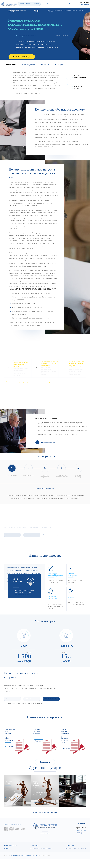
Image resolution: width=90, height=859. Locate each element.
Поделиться (78, 87)
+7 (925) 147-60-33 (83, 3)
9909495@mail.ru (81, 833)
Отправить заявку (48, 442)
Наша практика (60, 65)
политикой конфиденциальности (27, 541)
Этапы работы (45, 65)
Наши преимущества (28, 65)
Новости (76, 848)
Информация (11, 65)
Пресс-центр (64, 3)
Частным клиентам (10, 845)
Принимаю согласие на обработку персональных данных (25, 703)
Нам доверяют (34, 848)
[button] (70, 621)
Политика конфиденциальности (13, 824)
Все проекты (45, 762)
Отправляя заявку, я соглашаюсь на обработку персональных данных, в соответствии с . (30, 540)
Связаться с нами (84, 4)
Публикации (68, 848)
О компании (50, 3)
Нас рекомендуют (46, 848)
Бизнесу (6, 848)
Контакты (72, 3)
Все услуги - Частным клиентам (45, 812)
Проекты (57, 3)
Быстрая (80, 76)
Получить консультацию (22, 57)
